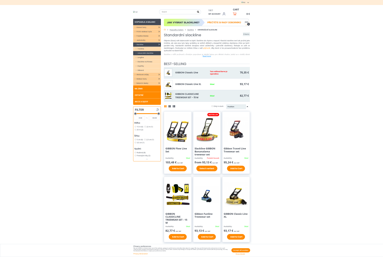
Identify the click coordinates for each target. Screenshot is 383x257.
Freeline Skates (142, 36)
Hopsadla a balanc (145, 22)
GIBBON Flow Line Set (176, 150)
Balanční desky (142, 83)
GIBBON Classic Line (186, 72)
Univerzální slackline (145, 53)
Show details (240, 254)
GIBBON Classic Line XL (188, 84)
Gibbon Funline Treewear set (204, 215)
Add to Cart (177, 168)
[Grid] (165, 107)
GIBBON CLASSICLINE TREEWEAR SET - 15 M (187, 95)
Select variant (206, 168)
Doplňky (140, 66)
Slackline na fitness (144, 62)
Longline (140, 57)
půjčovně (206, 48)
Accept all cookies (240, 250)
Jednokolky (140, 40)
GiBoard (140, 70)
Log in (210, 10)
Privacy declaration (140, 254)
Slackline (139, 44)
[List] (169, 107)
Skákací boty (141, 79)
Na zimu (139, 88)
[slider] (135, 113)
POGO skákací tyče (144, 31)
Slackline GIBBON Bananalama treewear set (205, 151)
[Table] (173, 107)
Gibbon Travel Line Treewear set (235, 150)
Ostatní (139, 95)
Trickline (140, 49)
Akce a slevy (141, 101)
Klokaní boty (141, 27)
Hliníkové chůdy (142, 74)
